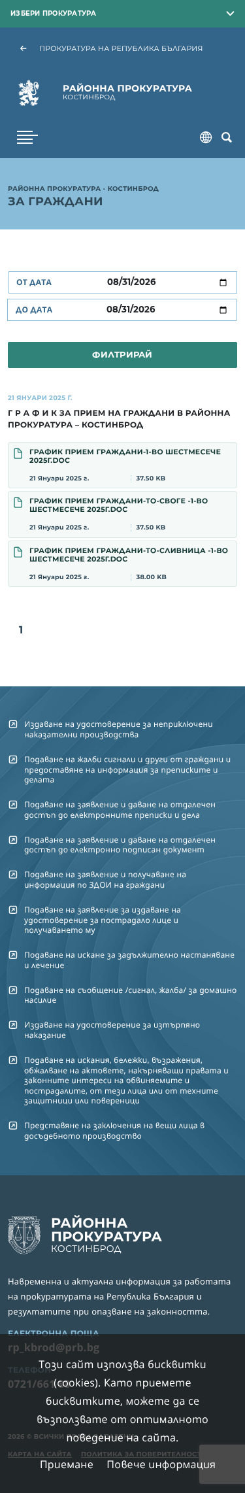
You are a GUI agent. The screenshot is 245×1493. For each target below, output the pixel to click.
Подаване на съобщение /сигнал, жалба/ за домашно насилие (130, 994)
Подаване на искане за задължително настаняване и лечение (129, 959)
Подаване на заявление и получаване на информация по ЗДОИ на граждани (105, 879)
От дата (34, 282)
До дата (34, 309)
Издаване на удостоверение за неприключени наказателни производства (118, 728)
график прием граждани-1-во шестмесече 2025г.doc (125, 464)
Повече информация (161, 1464)
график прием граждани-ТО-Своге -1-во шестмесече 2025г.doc (118, 513)
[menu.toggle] (27, 137)
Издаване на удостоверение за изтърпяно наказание (112, 1029)
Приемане (66, 1464)
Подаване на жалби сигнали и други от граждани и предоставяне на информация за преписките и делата (127, 769)
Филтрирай (122, 354)
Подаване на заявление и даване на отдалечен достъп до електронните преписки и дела (120, 809)
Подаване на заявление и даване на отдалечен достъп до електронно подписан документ (120, 844)
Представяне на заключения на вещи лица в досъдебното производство (114, 1130)
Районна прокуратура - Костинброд (83, 189)
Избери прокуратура (53, 13)
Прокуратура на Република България (121, 48)
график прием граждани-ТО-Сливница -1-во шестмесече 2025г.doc (128, 563)
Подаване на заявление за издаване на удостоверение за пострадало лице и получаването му (102, 919)
